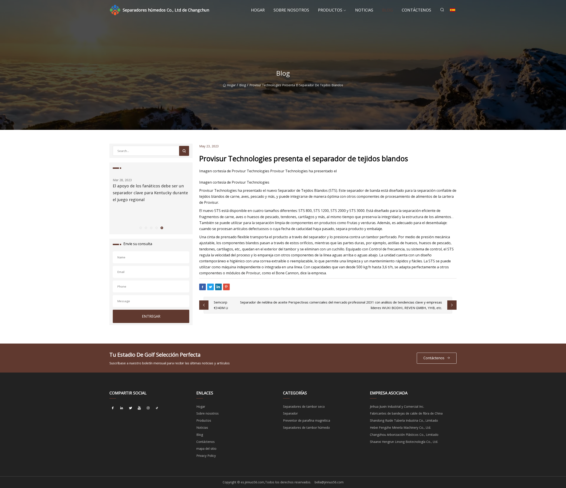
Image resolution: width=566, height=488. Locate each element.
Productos (330, 10)
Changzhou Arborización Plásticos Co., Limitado (404, 434)
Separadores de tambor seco (304, 406)
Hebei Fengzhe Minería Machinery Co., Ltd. (400, 427)
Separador (290, 413)
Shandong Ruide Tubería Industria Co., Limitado (404, 420)
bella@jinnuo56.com (329, 482)
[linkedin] (121, 408)
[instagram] (148, 408)
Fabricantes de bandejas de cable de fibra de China (406, 413)
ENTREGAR (151, 316)
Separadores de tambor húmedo (306, 427)
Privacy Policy (206, 455)
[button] (140, 227)
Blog (387, 10)
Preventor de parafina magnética (306, 420)
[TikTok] (157, 408)
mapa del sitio (206, 448)
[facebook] (112, 408)
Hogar (258, 10)
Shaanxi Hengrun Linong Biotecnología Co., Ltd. (404, 442)
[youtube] (139, 408)
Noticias (364, 10)
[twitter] (130, 408)
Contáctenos (416, 10)
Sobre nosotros (291, 10)
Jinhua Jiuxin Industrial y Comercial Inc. (397, 406)
